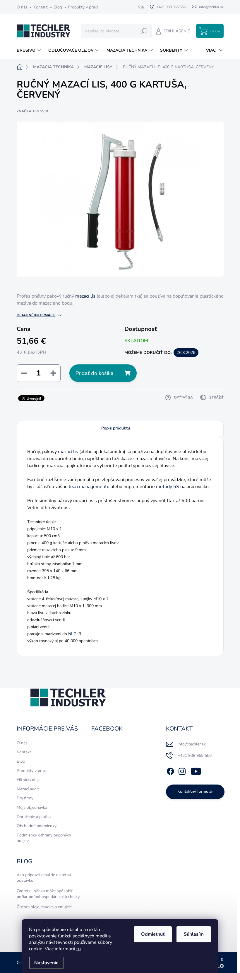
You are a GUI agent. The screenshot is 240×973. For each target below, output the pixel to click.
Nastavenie (46, 963)
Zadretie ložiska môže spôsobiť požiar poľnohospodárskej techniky (48, 893)
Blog (58, 7)
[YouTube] (196, 770)
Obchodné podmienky (36, 826)
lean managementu (89, 486)
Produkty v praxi (83, 7)
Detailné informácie (36, 315)
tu (78, 949)
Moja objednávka (32, 807)
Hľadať (144, 31)
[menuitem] (29, 50)
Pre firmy (25, 798)
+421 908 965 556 (195, 755)
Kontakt (40, 7)
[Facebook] (170, 770)
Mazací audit (28, 789)
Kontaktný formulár (195, 791)
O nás (22, 7)
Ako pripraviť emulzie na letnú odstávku (44, 877)
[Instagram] (182, 770)
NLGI (73, 634)
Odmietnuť (152, 934)
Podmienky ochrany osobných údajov (44, 838)
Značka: (33, 111)
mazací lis (85, 296)
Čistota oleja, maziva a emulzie (44, 907)
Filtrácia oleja (28, 779)
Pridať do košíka (95, 373)
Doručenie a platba (34, 817)
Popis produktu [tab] (115, 428)
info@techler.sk (192, 744)
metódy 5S (167, 486)
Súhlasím (194, 934)
